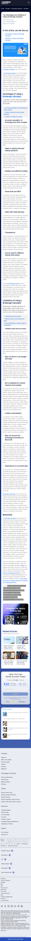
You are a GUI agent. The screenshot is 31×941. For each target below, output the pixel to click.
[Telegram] (18, 907)
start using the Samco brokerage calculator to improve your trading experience (15, 580)
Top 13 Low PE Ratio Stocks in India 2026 (18, 712)
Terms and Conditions (15, 698)
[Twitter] (5, 907)
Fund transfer (5, 812)
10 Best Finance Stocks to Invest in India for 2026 (18, 728)
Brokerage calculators (9, 494)
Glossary (3, 784)
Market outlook (5, 782)
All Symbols (25, 843)
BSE (2, 886)
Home (2, 8)
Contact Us (4, 834)
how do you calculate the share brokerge (14, 590)
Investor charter (5, 819)
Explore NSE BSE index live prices (11, 801)
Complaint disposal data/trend (9, 821)
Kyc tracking (4, 832)
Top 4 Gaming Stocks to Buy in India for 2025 (18, 735)
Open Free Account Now (15, 939)
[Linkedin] (12, 907)
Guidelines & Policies (7, 824)
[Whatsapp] (22, 907)
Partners (3, 766)
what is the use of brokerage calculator (13, 599)
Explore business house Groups (10, 799)
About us (3, 757)
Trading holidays (5, 810)
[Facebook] (2, 907)
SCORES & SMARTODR (6, 896)
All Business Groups (13, 845)
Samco (23, 565)
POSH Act (3, 898)
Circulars (3, 817)
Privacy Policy (22, 697)
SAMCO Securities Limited (7, 910)
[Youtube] (15, 907)
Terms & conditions (5, 880)
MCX (2, 895)
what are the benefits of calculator (12, 595)
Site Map (3, 882)
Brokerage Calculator (17, 8)
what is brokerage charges (10, 597)
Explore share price (6, 792)
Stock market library (7, 777)
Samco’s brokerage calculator (11, 573)
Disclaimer (3, 878)
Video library (4, 779)
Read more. (3, 930)
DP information (5, 814)
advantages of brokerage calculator (17, 585)
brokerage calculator (9, 69)
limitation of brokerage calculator (12, 592)
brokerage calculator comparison (12, 588)
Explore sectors (5, 797)
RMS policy (3, 889)
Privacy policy (4, 887)
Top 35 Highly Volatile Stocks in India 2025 (13, 718)
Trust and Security (5, 893)
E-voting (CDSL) (5, 900)
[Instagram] (8, 907)
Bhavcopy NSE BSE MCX (8, 795)
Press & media (5, 762)
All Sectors (3, 845)
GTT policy (3, 891)
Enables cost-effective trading (13, 116)
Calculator (7, 8)
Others (18, 843)
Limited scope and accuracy (13, 316)
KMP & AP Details (6, 759)
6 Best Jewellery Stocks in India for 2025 (18, 721)
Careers (3, 764)
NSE (2, 884)
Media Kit (3, 769)
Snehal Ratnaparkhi (10, 21)
